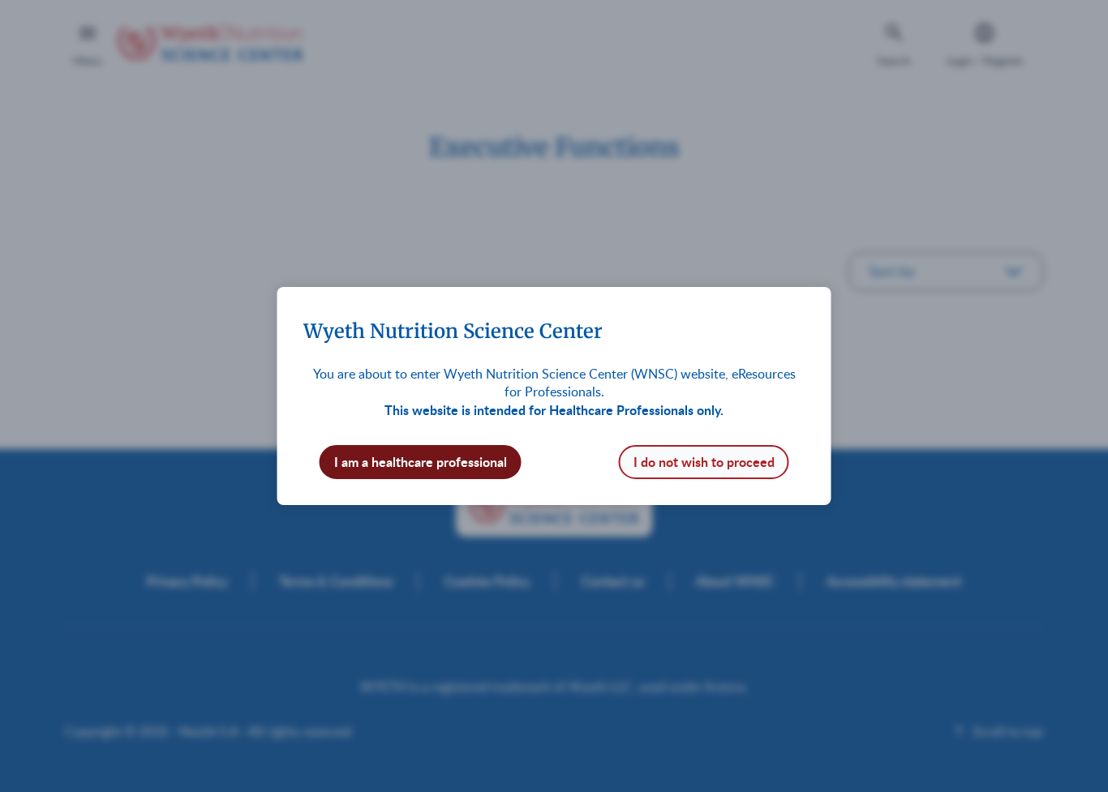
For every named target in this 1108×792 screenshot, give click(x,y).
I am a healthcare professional (420, 461)
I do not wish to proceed (704, 461)
